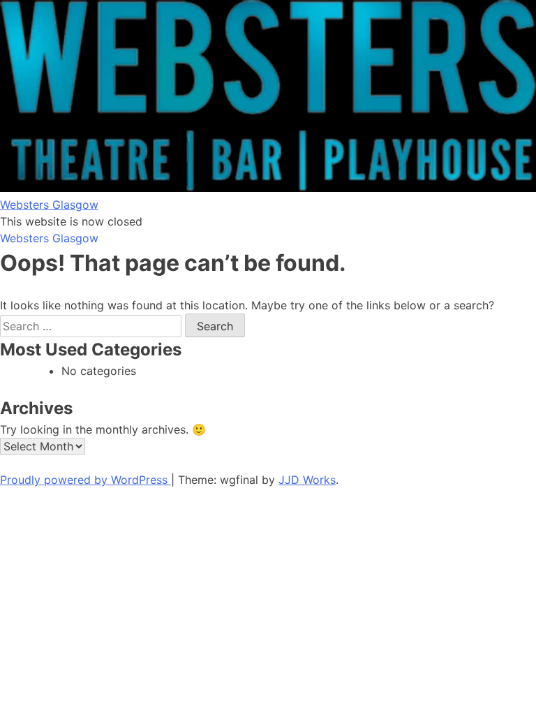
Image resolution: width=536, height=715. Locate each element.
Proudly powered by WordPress (85, 480)
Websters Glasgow (49, 205)
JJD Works (307, 480)
